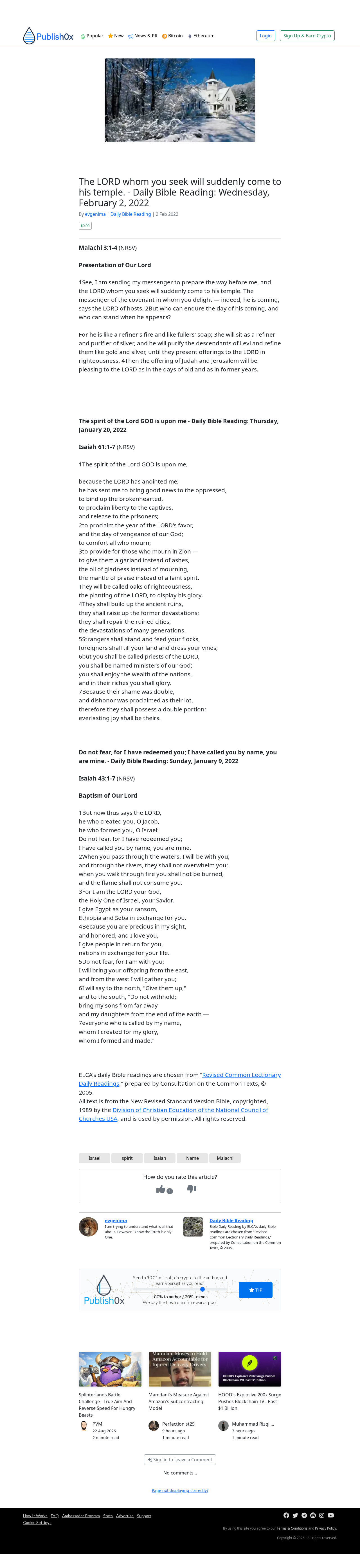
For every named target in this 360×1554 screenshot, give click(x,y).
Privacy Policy (325, 1528)
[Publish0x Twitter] (296, 1515)
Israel (94, 1158)
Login (266, 36)
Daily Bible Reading (131, 214)
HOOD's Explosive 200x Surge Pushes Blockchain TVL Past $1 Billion (249, 1401)
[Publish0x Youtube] (332, 1515)
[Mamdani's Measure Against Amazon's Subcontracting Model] (180, 1369)
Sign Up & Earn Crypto (307, 36)
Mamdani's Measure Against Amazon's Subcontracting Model (178, 1401)
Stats (108, 1515)
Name (192, 1158)
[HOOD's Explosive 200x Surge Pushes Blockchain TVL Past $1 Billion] (249, 1369)
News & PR (145, 36)
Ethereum (203, 36)
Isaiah (160, 1158)
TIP (258, 1289)
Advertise (125, 1515)
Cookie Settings (37, 1522)
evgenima (95, 214)
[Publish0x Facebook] (287, 1515)
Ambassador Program (81, 1515)
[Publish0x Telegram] (305, 1515)
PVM (97, 1424)
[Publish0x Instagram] (323, 1515)
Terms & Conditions (292, 1528)
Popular (95, 36)
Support (144, 1515)
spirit (127, 1158)
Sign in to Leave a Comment (182, 1460)
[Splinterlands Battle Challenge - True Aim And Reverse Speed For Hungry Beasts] (110, 1369)
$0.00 (85, 225)
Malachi (225, 1158)
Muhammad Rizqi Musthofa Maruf (269, 1424)
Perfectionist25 (178, 1424)
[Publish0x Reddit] (314, 1515)
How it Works (35, 1515)
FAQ (55, 1515)
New (118, 36)
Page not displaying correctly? (180, 1490)
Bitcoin (175, 36)
